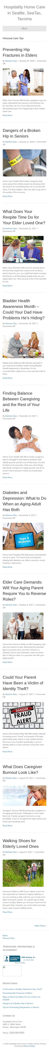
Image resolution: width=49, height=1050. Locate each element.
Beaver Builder (29, 1046)
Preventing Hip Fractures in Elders (17, 993)
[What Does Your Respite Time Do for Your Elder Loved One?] (23, 249)
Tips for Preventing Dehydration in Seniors (21, 1007)
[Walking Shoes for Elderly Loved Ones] (23, 873)
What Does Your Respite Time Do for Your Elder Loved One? (24, 217)
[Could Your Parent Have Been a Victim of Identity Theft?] (23, 715)
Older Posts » (40, 926)
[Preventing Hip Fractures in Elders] (23, 82)
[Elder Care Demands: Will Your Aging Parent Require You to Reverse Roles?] (23, 626)
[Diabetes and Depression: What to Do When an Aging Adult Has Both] (23, 536)
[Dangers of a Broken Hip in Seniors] (24, 163)
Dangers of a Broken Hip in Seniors (18, 1003)
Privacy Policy (9, 938)
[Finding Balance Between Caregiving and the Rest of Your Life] (24, 438)
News (5, 935)
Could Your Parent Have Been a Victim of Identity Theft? (23, 683)
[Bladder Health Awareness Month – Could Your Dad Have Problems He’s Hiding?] (23, 344)
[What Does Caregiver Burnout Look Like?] (24, 795)
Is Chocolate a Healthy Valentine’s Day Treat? (22, 989)
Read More (7, 115)
